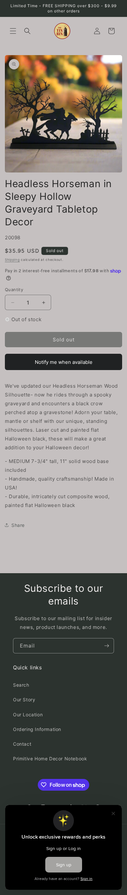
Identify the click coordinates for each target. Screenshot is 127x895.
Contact (22, 744)
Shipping (12, 259)
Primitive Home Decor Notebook (50, 758)
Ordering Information (37, 729)
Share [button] (18, 525)
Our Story (24, 699)
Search (21, 685)
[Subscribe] (106, 645)
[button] (13, 31)
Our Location (28, 714)
